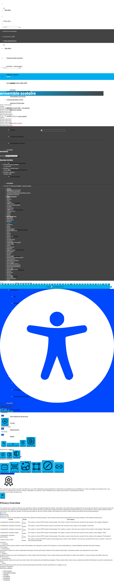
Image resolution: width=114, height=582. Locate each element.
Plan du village (10, 262)
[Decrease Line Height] (2, 435)
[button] (111, 287)
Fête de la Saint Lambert (15, 58)
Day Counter (10, 217)
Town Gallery (10, 277)
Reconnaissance (18, 270)
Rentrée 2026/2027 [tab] (6, 108)
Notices (8, 254)
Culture (8, 215)
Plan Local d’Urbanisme (13, 263)
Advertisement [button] (4, 557)
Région (12, 436)
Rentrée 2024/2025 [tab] (6, 109)
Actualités (10, 183)
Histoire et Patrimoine (17, 103)
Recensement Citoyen (17, 143)
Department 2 (10, 220)
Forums (9, 227)
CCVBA (12, 423)
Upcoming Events (11, 278)
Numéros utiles (15, 410)
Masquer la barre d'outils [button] (6, 411)
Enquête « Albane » (13, 75)
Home (8, 232)
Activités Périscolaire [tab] (6, 114)
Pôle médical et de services (19, 416)
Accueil (2, 88)
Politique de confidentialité (13, 266)
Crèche (12, 130)
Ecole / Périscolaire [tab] (6, 105)
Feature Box (10, 224)
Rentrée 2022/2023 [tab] (6, 113)
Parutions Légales (15, 110)
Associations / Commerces (14, 190)
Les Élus (12, 83)
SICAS (12, 450)
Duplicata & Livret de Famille (22, 283)
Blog (8, 196)
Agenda (9, 188)
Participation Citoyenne (18, 96)
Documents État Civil (17, 250)
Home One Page (11, 239)
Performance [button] (4, 547)
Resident (9, 271)
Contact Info (10, 209)
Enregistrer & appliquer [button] (6, 566)
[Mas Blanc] (7, 10)
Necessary (5, 514)
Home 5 (9, 233)
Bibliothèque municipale (18, 163)
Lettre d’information (16, 210)
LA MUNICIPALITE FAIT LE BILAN (14, 242)
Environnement (15, 176)
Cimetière (9, 202)
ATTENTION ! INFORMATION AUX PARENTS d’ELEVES (18, 193)
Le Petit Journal (15, 203)
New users (9, 253)
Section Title (10, 272)
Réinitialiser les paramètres (7, 473)
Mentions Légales (26, 186)
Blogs (8, 197)
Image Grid (10, 241)
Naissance (16, 256)
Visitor (8, 280)
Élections (9, 221)
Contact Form (10, 208)
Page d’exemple (11, 259)
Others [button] (2, 561)
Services (13, 90)
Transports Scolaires (17, 136)
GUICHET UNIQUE (11, 229)
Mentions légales (11, 250)
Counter (9, 212)
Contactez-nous (11, 211)
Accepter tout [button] (18, 492)
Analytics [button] (2, 552)
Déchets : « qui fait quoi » (11, 168)
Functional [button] (3, 542)
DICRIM (15, 236)
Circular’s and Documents (13, 205)
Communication (12, 196)
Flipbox (8, 226)
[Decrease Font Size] (2, 416)
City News (9, 206)
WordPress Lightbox (6, 568)
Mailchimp (9, 248)
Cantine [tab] (2, 106)
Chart (8, 200)
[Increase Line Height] (2, 429)
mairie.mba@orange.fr (10, 41)
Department (10, 218)
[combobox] (55, 286)
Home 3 (9, 236)
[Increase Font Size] (2, 409)
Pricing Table (10, 268)
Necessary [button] (3, 513)
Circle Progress (10, 203)
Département (14, 430)
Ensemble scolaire (16, 123)
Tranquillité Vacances (20, 230)
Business (9, 199)
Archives (2, 156)
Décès (15, 276)
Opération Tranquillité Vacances (15, 257)
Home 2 (9, 235)
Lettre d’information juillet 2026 (17, 83)
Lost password (10, 247)
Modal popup (10, 251)
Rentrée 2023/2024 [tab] (6, 111)
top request (9, 275)
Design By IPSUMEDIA (16, 186)
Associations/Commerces (18, 170)
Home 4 (9, 238)
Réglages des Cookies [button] (6, 492)
